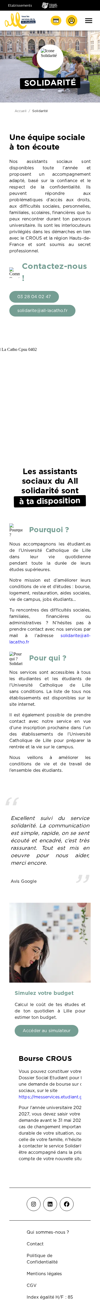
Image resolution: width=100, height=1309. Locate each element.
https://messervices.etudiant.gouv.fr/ (58, 1097)
